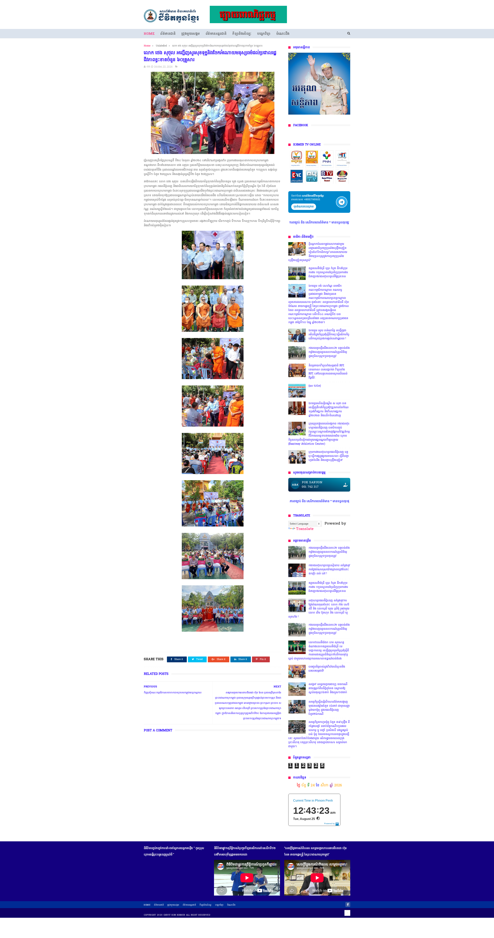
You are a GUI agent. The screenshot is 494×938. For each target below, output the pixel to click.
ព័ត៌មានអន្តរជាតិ (216, 33)
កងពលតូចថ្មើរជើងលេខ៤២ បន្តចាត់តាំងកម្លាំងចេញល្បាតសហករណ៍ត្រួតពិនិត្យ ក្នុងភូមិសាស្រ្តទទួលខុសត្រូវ (329, 352)
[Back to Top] (347, 913)
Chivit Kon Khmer (174, 915)
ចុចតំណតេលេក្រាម (304, 207)
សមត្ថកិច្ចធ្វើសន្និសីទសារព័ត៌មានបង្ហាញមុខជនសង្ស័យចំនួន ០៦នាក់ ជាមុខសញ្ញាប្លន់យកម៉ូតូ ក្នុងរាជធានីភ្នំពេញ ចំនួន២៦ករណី (329, 708)
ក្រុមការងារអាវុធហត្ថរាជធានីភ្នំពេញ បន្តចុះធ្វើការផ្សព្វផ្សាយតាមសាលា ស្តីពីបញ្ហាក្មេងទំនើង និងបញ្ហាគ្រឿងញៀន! (329, 456)
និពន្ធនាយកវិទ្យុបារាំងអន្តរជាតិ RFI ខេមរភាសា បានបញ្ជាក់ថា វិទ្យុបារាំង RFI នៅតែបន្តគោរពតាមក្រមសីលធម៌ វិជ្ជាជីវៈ (328, 372)
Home (149, 33)
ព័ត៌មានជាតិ (168, 33)
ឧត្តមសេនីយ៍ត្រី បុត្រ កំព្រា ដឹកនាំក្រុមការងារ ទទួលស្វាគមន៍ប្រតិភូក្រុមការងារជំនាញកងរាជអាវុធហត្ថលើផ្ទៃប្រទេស (328, 272)
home (147, 905)
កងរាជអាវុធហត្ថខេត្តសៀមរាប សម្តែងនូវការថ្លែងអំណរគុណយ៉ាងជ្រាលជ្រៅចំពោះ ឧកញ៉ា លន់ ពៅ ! (329, 570)
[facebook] (347, 904)
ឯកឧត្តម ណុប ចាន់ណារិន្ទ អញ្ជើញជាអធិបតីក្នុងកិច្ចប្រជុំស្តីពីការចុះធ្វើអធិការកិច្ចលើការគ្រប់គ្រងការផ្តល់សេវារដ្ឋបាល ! (329, 335)
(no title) (315, 386)
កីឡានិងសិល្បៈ (241, 33)
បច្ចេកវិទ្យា (264, 33)
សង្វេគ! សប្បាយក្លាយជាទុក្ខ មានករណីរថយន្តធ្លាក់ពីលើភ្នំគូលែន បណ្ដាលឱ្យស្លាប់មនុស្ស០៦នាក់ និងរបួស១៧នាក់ (328, 688)
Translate (305, 529)
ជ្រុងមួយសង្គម (190, 33)
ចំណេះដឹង (283, 33)
